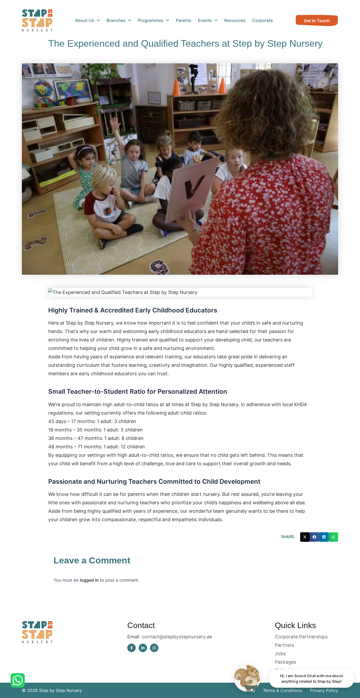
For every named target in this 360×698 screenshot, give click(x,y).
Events (205, 20)
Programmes (150, 20)
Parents (183, 20)
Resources (235, 20)
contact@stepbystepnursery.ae (177, 636)
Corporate (262, 20)
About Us (84, 20)
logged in (89, 580)
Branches (115, 20)
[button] (305, 537)
